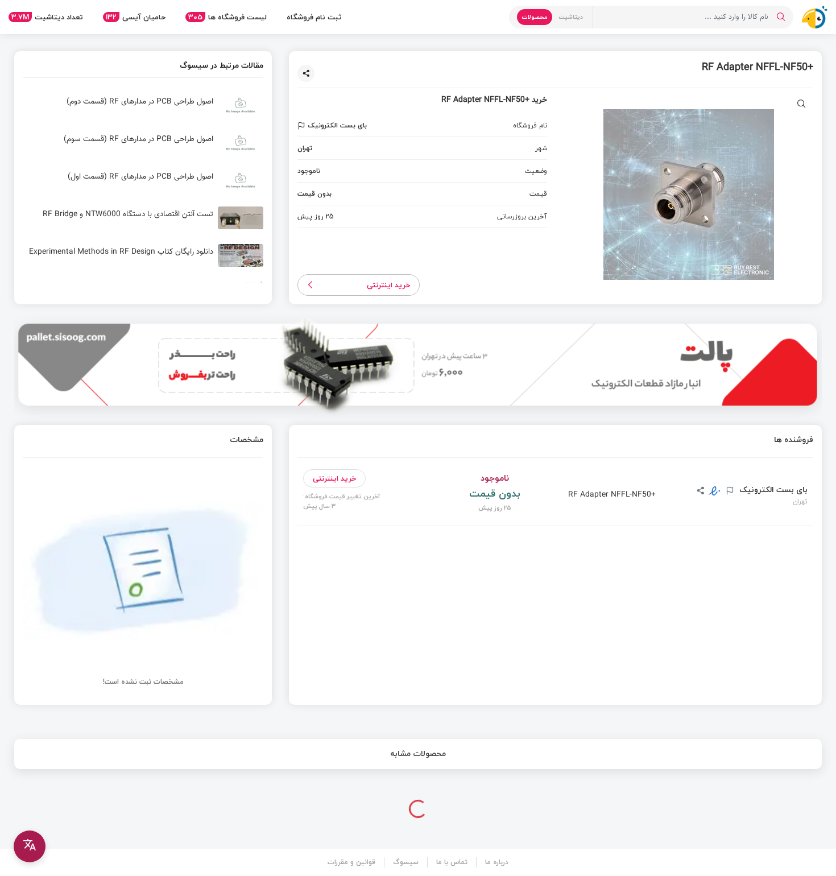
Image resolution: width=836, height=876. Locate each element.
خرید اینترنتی (389, 285)
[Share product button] (305, 73)
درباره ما (496, 862)
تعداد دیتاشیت (47, 17)
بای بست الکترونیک (772, 490)
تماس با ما (451, 862)
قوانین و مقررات (351, 862)
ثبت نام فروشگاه (314, 17)
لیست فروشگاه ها (227, 17)
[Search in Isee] (780, 17)
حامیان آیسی (135, 17)
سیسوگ (406, 862)
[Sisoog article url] (143, 110)
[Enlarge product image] (801, 104)
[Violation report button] (302, 126)
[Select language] (29, 846)
